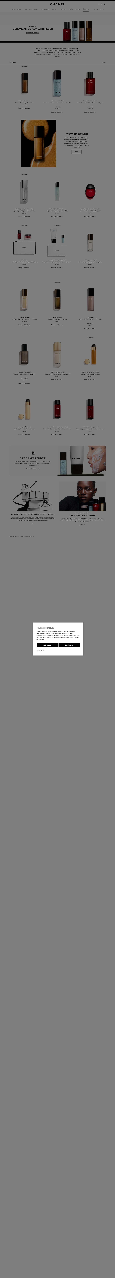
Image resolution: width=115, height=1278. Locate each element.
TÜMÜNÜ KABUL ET (69, 645)
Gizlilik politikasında (55, 637)
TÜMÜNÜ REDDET (47, 645)
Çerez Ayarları (40, 650)
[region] (58, 639)
